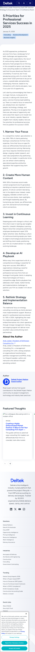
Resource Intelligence (10, 537)
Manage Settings (14, 637)
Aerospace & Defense (10, 554)
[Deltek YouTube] (19, 509)
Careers (5, 611)
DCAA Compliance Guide (10, 589)
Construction (7, 559)
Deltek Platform (8, 525)
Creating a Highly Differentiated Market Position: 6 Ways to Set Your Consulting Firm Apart (17, 426)
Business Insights (9, 37)
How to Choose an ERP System (12, 581)
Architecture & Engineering (11, 557)
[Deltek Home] (8, 3)
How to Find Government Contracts (14, 584)
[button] (10, 463)
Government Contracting (11, 564)
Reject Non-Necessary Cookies (14, 643)
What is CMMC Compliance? (12, 586)
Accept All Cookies (14, 648)
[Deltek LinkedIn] (11, 509)
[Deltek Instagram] (24, 509)
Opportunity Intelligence (10, 532)
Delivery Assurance (9, 542)
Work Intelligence (8, 540)
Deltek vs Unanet (8, 594)
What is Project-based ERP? (11, 579)
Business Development (20, 35)
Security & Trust (8, 608)
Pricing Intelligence (9, 535)
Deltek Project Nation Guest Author (19, 380)
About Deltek (7, 606)
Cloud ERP (6, 530)
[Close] (26, 614)
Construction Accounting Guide (13, 591)
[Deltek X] (15, 509)
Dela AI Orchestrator (9, 527)
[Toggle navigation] (30, 3)
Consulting (7, 35)
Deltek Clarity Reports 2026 (11, 576)
